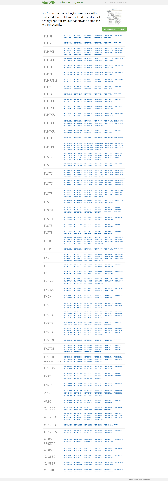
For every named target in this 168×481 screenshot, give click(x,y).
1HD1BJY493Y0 (98, 165)
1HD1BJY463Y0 (68, 165)
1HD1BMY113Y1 (68, 194)
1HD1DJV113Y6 (78, 93)
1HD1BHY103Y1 (118, 304)
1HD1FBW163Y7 (68, 67)
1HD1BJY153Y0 (118, 153)
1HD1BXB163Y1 (68, 209)
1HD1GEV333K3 (98, 278)
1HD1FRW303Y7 (118, 50)
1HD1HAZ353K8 (108, 394)
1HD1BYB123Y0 (88, 224)
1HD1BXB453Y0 (118, 217)
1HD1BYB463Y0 (68, 233)
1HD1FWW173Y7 (78, 74)
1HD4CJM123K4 (88, 448)
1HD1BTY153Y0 (118, 312)
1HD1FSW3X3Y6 (108, 239)
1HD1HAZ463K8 (68, 402)
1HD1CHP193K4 (98, 432)
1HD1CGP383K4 (78, 419)
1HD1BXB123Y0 (78, 211)
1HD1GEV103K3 (118, 280)
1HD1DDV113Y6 (78, 86)
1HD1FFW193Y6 (98, 101)
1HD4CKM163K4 (68, 464)
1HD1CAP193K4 (98, 409)
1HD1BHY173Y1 (68, 307)
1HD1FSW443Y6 (108, 248)
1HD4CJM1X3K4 (108, 450)
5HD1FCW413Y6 (68, 123)
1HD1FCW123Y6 (88, 113)
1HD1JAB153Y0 (118, 322)
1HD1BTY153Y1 (108, 315)
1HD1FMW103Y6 (118, 145)
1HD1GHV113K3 (78, 254)
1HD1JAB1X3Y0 (108, 324)
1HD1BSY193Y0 (88, 334)
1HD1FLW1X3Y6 (108, 132)
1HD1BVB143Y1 (98, 377)
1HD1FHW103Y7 (68, 35)
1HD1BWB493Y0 (98, 182)
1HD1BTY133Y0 (98, 312)
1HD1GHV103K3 (68, 254)
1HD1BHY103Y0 (68, 302)
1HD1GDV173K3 (78, 266)
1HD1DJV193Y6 (98, 95)
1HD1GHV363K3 (118, 258)
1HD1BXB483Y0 (88, 219)
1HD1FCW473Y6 (78, 122)
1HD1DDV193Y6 (98, 88)
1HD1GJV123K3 (88, 295)
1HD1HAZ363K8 (118, 394)
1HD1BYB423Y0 (88, 231)
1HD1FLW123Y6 (88, 130)
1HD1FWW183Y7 (88, 74)
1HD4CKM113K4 (78, 462)
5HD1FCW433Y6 (88, 123)
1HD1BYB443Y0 (108, 231)
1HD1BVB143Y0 (108, 373)
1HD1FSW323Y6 (88, 238)
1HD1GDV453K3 (118, 271)
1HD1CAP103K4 (68, 407)
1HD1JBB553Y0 (118, 345)
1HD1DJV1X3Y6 (108, 95)
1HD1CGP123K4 (88, 414)
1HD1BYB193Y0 (98, 226)
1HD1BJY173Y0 (78, 155)
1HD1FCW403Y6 (68, 120)
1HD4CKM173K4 (78, 464)
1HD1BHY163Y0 (68, 304)
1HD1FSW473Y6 (78, 250)
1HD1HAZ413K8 (78, 400)
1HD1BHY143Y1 (98, 305)
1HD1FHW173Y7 (78, 37)
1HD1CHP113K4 (78, 431)
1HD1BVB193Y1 (88, 379)
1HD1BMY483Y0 (88, 202)
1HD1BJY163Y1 (118, 157)
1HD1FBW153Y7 (118, 65)
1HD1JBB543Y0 (108, 345)
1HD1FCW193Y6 (98, 115)
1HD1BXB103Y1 (68, 207)
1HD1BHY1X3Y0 (108, 304)
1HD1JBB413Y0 (68, 349)
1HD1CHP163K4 (68, 432)
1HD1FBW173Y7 (78, 67)
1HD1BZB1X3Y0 (108, 385)
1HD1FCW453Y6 (118, 120)
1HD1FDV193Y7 (98, 44)
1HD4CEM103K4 (68, 440)
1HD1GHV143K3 (108, 254)
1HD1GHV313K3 (68, 258)
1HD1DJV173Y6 (78, 95)
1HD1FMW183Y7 (88, 145)
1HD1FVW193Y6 (98, 139)
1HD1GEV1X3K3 (98, 283)
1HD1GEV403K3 (68, 288)
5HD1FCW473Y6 (68, 125)
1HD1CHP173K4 (78, 432)
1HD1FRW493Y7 (98, 60)
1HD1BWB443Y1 (98, 184)
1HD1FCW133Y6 (98, 113)
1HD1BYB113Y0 (78, 224)
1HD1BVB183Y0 (88, 375)
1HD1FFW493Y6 (98, 108)
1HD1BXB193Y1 (98, 209)
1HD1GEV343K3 (108, 278)
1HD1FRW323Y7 (78, 52)
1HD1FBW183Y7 (88, 67)
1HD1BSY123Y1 (88, 328)
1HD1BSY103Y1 (68, 328)
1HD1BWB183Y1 (88, 172)
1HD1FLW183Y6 (88, 132)
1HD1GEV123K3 (78, 282)
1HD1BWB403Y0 (68, 180)
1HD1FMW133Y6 (88, 147)
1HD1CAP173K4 (78, 409)
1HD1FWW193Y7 (98, 74)
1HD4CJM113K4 (78, 448)
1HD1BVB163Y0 (68, 375)
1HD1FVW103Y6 (68, 137)
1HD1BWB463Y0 (68, 182)
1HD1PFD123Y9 (88, 367)
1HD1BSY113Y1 (78, 328)
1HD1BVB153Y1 (108, 377)
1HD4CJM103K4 (68, 448)
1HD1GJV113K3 (78, 295)
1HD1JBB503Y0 (68, 345)
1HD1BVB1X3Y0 (108, 375)
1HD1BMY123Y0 (88, 190)
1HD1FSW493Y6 (98, 250)
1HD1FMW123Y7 (88, 143)
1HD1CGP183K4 (88, 415)
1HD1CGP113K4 (78, 414)
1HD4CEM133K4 (98, 440)
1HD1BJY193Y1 (88, 159)
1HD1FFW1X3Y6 (108, 101)
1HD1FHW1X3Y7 (108, 37)
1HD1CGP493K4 (98, 426)
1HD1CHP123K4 (88, 431)
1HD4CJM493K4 (98, 457)
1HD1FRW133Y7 (98, 48)
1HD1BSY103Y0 (118, 330)
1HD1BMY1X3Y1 (98, 196)
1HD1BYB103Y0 (68, 224)
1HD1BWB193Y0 (88, 176)
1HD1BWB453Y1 (108, 184)
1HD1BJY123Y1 (78, 157)
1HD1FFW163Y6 (68, 101)
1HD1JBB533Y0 (98, 345)
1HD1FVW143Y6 (108, 137)
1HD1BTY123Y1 (78, 315)
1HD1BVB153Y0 (118, 373)
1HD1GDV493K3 (98, 273)
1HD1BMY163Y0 (68, 192)
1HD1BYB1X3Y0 (108, 226)
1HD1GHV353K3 (108, 258)
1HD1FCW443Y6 (108, 120)
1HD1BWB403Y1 (118, 182)
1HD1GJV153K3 (118, 295)
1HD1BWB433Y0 (98, 180)
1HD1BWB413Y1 (68, 184)
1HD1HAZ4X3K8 (108, 402)
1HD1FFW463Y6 (68, 108)
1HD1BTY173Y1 (68, 317)
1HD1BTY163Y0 (68, 314)
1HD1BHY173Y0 (78, 304)
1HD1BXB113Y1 (78, 207)
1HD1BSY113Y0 (68, 332)
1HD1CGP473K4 (78, 426)
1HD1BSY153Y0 (108, 332)
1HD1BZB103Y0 (68, 383)
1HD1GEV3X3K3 (108, 280)
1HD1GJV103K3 (68, 295)
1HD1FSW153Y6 (108, 241)
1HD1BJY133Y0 (98, 153)
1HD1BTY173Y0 (78, 314)
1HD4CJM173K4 (78, 450)
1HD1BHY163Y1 (118, 305)
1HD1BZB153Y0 (118, 383)
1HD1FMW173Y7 (78, 145)
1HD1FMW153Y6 (108, 147)
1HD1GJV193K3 (98, 297)
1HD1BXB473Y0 (78, 219)
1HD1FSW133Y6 (88, 241)
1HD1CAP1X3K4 (108, 409)
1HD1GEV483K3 (88, 290)
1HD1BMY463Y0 (68, 202)
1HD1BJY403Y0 (68, 164)
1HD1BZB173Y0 (78, 385)
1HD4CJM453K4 (118, 455)
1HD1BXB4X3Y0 (108, 219)
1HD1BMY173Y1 (68, 196)
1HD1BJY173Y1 (68, 159)
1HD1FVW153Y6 (118, 137)
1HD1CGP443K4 (108, 424)
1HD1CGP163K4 (68, 415)
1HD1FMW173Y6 (68, 149)
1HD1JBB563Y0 (68, 347)
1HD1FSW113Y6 (68, 241)
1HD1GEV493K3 (98, 290)
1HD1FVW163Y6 (68, 139)
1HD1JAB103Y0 (68, 322)
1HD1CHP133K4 (98, 431)
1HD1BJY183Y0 (88, 155)
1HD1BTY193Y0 (98, 314)
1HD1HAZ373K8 (68, 395)
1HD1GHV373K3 (68, 260)
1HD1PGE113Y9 (78, 79)
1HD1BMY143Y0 (108, 190)
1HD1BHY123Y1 (78, 305)
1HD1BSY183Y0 (78, 334)
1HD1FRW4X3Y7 (108, 60)
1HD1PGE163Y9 (68, 81)
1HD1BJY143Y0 (108, 153)
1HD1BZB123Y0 (88, 383)
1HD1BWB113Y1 (78, 170)
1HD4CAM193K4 (98, 471)
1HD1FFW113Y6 (78, 100)
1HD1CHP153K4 (118, 431)
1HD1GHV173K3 (78, 256)
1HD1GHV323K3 (78, 258)
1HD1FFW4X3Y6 (108, 108)
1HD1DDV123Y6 (88, 86)
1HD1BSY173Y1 (78, 330)
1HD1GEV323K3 (88, 278)
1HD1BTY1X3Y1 (98, 317)
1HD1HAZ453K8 (118, 400)
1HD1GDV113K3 (78, 265)
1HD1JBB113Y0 (78, 339)
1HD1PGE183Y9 (88, 81)
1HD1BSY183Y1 (88, 330)
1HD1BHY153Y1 (108, 305)
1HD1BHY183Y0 (88, 304)
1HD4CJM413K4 (78, 455)
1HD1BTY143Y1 (98, 315)
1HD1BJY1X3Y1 (98, 159)
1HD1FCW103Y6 (68, 113)
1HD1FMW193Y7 (98, 145)
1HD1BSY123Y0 (78, 332)
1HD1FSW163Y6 (118, 241)
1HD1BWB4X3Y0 (108, 182)
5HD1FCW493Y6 (88, 125)
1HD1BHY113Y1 (68, 305)
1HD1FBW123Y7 (88, 65)
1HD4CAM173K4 (78, 471)
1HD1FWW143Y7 (108, 72)
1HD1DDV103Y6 (68, 86)
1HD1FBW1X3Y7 (108, 67)
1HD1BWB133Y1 (98, 170)
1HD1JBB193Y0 (98, 341)
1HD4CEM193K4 (98, 441)
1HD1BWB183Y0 (78, 176)
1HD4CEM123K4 (88, 440)
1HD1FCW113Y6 (78, 113)
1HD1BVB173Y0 (78, 375)
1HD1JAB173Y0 (78, 324)
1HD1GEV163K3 (118, 282)
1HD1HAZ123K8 (88, 390)
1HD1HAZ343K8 (98, 394)
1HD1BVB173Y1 (68, 379)
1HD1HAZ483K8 (88, 402)
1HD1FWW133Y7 (98, 72)
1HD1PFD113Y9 (78, 367)
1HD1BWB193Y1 (98, 172)
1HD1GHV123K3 (88, 254)
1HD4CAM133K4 (98, 469)
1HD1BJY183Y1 (78, 159)
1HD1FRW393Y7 (88, 54)
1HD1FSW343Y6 (108, 238)
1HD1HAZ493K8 (98, 402)
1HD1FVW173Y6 (78, 139)
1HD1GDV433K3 (98, 271)
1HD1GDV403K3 (68, 271)
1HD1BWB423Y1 (78, 184)
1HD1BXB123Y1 (88, 207)
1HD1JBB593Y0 (98, 347)
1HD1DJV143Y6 (108, 93)
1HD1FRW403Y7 (68, 59)
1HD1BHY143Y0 (108, 302)
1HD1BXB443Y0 (108, 217)
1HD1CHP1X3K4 (108, 432)
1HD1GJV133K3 (98, 295)
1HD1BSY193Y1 (98, 330)
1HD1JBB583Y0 (88, 347)
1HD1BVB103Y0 (68, 373)
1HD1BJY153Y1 (108, 157)
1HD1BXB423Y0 (88, 217)
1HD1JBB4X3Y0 (98, 351)
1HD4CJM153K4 (118, 448)
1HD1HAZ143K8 (108, 390)
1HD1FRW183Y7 (88, 50)
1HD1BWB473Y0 (78, 182)
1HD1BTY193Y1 (88, 317)
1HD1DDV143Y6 (108, 86)
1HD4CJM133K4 (98, 448)
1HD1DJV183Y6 (88, 95)
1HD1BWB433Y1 (88, 184)
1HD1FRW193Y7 (98, 50)
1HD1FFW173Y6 (78, 101)
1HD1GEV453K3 (118, 288)
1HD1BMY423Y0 (88, 201)
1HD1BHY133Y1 (88, 305)
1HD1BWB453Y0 (118, 180)
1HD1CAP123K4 (88, 407)
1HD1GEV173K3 (68, 283)
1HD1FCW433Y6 (98, 120)
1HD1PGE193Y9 (98, 81)
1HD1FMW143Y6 (98, 147)
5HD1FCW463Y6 (118, 123)
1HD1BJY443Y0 (108, 164)
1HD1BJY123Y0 (88, 153)
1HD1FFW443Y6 (108, 106)
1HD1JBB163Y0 (68, 341)
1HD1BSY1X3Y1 (108, 330)
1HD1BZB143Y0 (108, 383)
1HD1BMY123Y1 (78, 194)
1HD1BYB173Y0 (78, 226)
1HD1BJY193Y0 (98, 155)
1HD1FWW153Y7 (118, 72)
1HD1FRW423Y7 (88, 59)
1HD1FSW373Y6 (78, 239)
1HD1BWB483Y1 (78, 186)
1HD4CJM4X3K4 (108, 457)
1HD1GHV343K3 (98, 258)
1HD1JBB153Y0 (118, 339)
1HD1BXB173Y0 (68, 213)
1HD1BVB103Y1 (118, 375)
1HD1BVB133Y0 (98, 373)
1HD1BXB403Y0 (68, 217)
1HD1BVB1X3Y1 (98, 379)
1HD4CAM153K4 (118, 469)
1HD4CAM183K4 (88, 471)
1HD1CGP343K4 (98, 417)
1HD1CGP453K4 (118, 424)
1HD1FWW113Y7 (78, 72)
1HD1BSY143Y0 (98, 332)
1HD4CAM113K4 (78, 469)
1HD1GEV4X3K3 (108, 290)
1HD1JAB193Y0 (98, 324)
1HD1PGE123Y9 (88, 79)
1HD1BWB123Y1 (88, 170)
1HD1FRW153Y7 (118, 48)
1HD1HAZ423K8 (88, 400)
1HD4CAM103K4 (68, 469)
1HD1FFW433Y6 (98, 106)
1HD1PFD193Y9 (98, 368)
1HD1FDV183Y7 (88, 44)
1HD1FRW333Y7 (88, 52)
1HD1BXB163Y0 (118, 211)
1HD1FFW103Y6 (68, 100)
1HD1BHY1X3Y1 (98, 307)
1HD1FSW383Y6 (88, 239)
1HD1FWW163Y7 (68, 74)
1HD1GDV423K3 (88, 271)
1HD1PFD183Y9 (88, 368)
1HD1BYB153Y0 (118, 224)
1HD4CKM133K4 (98, 462)
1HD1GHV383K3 (78, 260)
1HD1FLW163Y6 (68, 132)
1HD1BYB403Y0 (68, 231)
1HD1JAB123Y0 (88, 322)
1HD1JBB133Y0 (98, 339)
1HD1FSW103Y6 (118, 239)
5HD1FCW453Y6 (108, 123)
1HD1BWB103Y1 (68, 170)
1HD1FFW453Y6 (118, 106)
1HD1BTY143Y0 (108, 312)
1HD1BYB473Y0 (78, 233)
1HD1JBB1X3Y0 (108, 341)
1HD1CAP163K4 (68, 409)
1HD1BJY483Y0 (88, 165)
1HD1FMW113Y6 (68, 147)
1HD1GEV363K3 (68, 280)
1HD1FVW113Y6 (78, 137)
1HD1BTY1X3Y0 (108, 314)
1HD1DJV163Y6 (68, 95)
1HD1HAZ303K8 (118, 392)
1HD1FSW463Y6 (68, 250)
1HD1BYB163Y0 (68, 226)
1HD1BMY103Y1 (118, 192)
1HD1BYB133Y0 (98, 224)
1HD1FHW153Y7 (118, 35)
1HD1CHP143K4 (108, 431)
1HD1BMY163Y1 (118, 194)
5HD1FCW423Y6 (78, 123)
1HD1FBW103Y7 (68, 65)
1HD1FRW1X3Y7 (108, 50)
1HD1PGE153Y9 (118, 79)
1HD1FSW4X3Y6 (108, 250)
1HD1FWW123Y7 (88, 72)
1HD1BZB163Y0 (68, 385)
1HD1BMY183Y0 (88, 192)
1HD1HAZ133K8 (98, 390)
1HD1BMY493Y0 (98, 202)
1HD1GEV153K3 (108, 282)
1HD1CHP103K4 (68, 431)
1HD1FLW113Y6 (78, 130)
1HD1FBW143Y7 (108, 65)
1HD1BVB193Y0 (98, 375)
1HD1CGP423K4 (88, 424)
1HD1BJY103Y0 (68, 153)
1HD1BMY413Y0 (78, 201)
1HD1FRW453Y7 (118, 59)
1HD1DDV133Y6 (98, 86)
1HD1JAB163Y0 (68, 324)
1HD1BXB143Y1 (108, 207)
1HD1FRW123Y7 (88, 48)
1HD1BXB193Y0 (88, 213)
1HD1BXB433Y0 (98, 217)
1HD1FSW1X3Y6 (98, 243)
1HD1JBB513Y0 (78, 345)
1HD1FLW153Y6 (118, 130)
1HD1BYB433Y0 (98, 231)
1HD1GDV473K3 (78, 273)
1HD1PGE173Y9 (78, 81)
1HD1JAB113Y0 (78, 322)
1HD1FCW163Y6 (68, 115)
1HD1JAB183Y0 (88, 324)
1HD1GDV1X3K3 (108, 266)
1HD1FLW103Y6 (68, 130)
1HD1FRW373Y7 (68, 54)
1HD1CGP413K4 (78, 424)
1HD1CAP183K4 (88, 409)
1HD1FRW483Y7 (88, 60)
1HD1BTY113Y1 (68, 315)
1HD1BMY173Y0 (78, 192)
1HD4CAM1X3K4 (108, 471)
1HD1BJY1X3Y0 (108, 155)
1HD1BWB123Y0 (78, 174)
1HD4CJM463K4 (68, 457)
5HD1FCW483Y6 (78, 125)
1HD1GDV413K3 (78, 271)
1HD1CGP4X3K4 (108, 426)
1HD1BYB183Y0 (88, 226)
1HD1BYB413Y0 (78, 231)
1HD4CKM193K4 (98, 464)
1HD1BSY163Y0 (118, 332)
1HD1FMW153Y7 (118, 143)
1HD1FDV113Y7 (78, 42)
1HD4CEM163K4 (68, 441)
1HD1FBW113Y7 (78, 65)
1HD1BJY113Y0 (78, 153)
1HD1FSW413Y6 (78, 248)
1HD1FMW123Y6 (78, 147)
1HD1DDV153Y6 (118, 86)
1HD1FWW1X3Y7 (108, 74)
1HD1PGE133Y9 (98, 79)
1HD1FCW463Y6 (68, 122)
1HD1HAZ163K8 (68, 392)
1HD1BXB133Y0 (88, 211)
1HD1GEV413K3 (78, 288)
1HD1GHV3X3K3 (98, 260)
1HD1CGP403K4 (68, 424)
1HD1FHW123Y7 (88, 35)
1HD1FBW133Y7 (98, 65)
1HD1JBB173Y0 (78, 341)
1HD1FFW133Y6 (98, 100)
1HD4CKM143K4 (108, 462)
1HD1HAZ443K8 (108, 400)
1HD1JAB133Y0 (98, 322)
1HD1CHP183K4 (88, 432)
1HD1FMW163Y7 (68, 145)
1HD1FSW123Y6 (78, 241)
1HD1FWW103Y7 (68, 72)
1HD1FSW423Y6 (88, 248)
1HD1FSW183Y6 (78, 243)
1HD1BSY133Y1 (98, 328)
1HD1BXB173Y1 (78, 209)
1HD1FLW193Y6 (98, 132)
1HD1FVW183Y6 (88, 139)
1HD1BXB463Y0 (68, 219)
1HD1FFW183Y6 (88, 101)
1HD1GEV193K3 (88, 283)
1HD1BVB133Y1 (88, 377)
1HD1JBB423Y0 (78, 349)
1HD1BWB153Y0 (108, 174)
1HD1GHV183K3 (88, 256)
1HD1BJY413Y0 (78, 164)
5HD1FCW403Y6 (118, 122)
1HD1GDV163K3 (68, 266)
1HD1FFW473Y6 (78, 108)
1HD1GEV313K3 (78, 278)
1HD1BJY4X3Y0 (108, 165)
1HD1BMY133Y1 (88, 194)
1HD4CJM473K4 (78, 457)
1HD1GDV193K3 (98, 266)
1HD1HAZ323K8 (78, 394)
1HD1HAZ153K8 (118, 390)
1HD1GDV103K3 (68, 265)
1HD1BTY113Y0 (78, 312)
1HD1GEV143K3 (98, 282)
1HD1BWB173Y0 (68, 176)
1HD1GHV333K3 (88, 258)
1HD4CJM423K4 (88, 455)
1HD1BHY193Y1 (88, 307)
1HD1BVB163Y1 (118, 377)
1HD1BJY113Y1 (68, 157)
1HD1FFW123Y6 (88, 100)
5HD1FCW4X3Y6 (98, 125)
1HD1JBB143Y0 (108, 339)
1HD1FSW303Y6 (68, 238)
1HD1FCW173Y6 (78, 115)
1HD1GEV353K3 (118, 278)
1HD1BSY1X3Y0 (98, 334)
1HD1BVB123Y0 (88, 373)
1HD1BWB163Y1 (68, 172)
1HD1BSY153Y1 (118, 328)
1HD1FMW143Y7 (108, 143)
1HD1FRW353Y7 (108, 52)
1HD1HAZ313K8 (68, 394)
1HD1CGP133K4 (98, 414)
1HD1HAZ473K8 (78, 402)
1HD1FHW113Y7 (78, 35)
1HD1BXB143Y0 (98, 211)
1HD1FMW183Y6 (78, 149)
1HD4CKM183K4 (88, 464)
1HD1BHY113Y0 (78, 302)
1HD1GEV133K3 (88, 282)
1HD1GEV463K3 (68, 290)
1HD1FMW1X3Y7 (108, 145)
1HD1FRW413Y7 (78, 59)
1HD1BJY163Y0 (68, 155)
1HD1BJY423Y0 (88, 164)
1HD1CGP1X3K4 (108, 415)
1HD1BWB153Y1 (118, 170)
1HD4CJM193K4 (98, 450)
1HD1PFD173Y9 (78, 368)
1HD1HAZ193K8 (98, 392)
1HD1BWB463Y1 (118, 184)
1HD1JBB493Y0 (88, 351)
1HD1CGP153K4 (118, 414)
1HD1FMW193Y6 (88, 149)
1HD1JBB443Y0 (98, 349)
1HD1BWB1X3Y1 (108, 172)
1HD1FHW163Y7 (68, 37)
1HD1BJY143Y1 (98, 157)
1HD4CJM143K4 (108, 448)
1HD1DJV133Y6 (98, 93)
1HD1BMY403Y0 (68, 201)
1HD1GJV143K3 (108, 295)
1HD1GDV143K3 (108, 265)
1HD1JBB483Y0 (78, 351)
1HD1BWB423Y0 (88, 180)
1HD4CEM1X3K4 (108, 441)
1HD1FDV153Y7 (118, 42)
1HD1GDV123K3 (88, 265)
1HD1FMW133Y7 (98, 143)
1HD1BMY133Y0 (98, 190)
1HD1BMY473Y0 (78, 202)
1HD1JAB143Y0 (108, 322)
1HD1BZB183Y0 (88, 385)
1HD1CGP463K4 (68, 426)
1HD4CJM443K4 (108, 455)
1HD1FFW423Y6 (88, 106)
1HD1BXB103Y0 (118, 209)
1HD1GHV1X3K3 (108, 256)
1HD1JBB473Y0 (68, 351)
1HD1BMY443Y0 (108, 201)
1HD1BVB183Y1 (78, 379)
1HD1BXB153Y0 (108, 211)
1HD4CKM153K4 (118, 462)
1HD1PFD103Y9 (68, 367)
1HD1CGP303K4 (118, 415)
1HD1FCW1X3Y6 (108, 115)
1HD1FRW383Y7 (78, 54)
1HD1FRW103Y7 (68, 48)
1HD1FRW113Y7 (78, 48)
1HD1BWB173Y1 (78, 172)
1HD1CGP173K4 (78, 415)
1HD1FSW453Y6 (118, 248)
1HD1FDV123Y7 (88, 42)
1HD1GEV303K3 (68, 278)
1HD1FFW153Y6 (118, 100)
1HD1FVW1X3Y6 (108, 139)
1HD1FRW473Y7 (78, 60)
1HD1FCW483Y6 (88, 122)
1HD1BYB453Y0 (118, 231)
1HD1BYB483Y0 (88, 233)
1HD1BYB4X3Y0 (108, 233)
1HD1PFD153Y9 (118, 367)
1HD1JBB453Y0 (108, 349)
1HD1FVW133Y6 (98, 137)
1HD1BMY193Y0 (98, 192)
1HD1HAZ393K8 (88, 395)
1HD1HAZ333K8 (88, 394)
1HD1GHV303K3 (118, 256)
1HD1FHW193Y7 (98, 37)
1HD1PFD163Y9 (68, 368)
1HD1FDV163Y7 (68, 44)
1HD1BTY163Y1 (118, 315)
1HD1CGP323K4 (78, 417)
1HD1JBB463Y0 (118, 349)
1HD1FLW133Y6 (98, 130)
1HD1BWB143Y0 (98, 174)
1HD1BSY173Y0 (68, 334)
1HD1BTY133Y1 (88, 315)
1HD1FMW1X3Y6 (98, 149)
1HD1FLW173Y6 (78, 132)
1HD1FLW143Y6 (108, 130)
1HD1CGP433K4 (98, 424)
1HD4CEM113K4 (78, 440)
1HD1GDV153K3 (118, 265)
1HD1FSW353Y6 (118, 238)
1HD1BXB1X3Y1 (108, 209)
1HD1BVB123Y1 (78, 377)
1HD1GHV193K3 (98, 256)
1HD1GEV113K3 (68, 282)
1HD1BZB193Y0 (98, 385)
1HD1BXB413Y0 (78, 217)
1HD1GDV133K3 (98, 265)
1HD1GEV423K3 (88, 288)
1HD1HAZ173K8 (78, 392)
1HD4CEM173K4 (78, 441)
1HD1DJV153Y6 (118, 93)
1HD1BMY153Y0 (118, 190)
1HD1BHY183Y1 (78, 307)
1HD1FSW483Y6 (88, 250)
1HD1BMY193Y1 (88, 196)
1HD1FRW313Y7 (68, 52)
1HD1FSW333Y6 (98, 238)
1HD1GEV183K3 (78, 283)
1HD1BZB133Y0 (98, 383)
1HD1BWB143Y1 (108, 170)
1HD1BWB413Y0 (78, 180)
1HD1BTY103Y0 (68, 312)
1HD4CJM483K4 (88, 457)
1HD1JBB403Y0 (118, 347)
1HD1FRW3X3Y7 (98, 54)
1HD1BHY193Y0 (98, 304)
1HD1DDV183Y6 (88, 88)
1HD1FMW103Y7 (68, 143)
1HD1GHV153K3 (118, 254)
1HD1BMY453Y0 (118, 201)
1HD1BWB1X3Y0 (98, 176)
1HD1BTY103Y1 (118, 314)
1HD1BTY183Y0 (88, 314)
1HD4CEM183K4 (88, 441)
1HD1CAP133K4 (98, 407)
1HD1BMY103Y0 (68, 190)
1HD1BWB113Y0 (68, 174)
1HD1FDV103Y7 (68, 42)
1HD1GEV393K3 (98, 280)
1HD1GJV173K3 (78, 297)
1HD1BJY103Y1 (118, 155)
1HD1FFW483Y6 (88, 108)
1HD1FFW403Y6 (68, 106)
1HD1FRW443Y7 (108, 59)
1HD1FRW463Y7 (68, 60)
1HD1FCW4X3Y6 (108, 122)
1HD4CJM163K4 (68, 450)
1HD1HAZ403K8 (68, 400)
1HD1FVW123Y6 (88, 137)
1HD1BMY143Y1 (98, 194)
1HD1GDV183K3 (88, 266)
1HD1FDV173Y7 (78, 44)
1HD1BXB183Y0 (78, 213)
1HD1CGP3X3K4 (98, 419)
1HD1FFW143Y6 (108, 100)
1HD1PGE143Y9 (108, 79)
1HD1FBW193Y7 (98, 67)
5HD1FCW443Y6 (98, 123)
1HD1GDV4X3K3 (108, 273)
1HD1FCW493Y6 (98, 122)
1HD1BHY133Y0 (98, 302)
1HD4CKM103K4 (68, 462)
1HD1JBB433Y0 (88, 349)
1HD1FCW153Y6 (118, 113)
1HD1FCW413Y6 (78, 120)
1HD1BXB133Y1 (98, 207)
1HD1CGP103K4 (68, 414)
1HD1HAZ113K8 (78, 390)
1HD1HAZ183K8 (88, 392)
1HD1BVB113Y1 (68, 377)
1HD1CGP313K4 (68, 417)
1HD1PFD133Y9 (98, 367)
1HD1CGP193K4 (98, 415)
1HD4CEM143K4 (108, 440)
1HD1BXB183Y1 (88, 209)
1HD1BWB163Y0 (118, 174)
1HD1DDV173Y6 (78, 88)
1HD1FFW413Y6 (78, 106)
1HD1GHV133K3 (98, 254)
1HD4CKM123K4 (88, 462)
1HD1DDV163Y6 (68, 88)
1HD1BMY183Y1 (78, 196)
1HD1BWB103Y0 (118, 172)
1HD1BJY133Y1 (88, 157)
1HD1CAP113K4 (78, 407)
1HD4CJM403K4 (68, 455)
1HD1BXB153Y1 (118, 207)
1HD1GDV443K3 (108, 271)
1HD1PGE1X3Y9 (108, 81)
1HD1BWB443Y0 (108, 180)
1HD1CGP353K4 (108, 417)
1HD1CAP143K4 (108, 407)
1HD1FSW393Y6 (98, 239)
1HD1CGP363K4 (118, 417)
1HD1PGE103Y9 (68, 79)
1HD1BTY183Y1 (78, 317)
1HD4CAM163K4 (68, 471)
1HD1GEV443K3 (108, 288)
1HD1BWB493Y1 (88, 186)
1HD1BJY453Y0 (118, 164)
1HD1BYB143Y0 (108, 224)
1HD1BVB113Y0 (78, 373)
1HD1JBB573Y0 (78, 347)
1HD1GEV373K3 (78, 280)
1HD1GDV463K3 (68, 273)
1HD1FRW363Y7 (118, 52)
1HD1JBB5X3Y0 (108, 347)
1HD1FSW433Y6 (98, 248)
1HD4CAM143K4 (108, 469)
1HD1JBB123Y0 (88, 339)
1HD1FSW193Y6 (88, 243)
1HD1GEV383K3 (88, 280)
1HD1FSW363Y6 (68, 239)
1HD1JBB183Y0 (88, 341)
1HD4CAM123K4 (88, 469)
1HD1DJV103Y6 (68, 93)
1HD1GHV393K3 (88, 260)
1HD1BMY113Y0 (78, 190)
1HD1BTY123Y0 (88, 312)
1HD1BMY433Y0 (98, 201)
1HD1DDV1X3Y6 (108, 88)
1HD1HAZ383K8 (78, 395)
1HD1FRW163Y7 (68, 50)
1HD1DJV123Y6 (88, 93)
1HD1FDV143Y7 (108, 42)
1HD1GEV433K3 (98, 288)
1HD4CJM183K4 (88, 450)
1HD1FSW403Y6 (68, 248)
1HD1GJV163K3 (68, 297)
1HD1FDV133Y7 (98, 42)
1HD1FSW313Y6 (78, 238)
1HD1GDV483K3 (88, 273)
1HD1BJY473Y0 (78, 165)
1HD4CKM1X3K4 (108, 464)
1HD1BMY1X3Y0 (108, 192)
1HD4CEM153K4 (118, 440)
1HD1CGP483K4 (88, 426)
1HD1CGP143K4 (108, 414)
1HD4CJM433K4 (98, 455)
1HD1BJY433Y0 (98, 164)
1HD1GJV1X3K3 (108, 297)
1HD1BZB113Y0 (78, 383)
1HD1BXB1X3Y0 (98, 213)
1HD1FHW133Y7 (98, 35)
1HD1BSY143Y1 (108, 328)
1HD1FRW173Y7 (78, 50)
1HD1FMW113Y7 (78, 143)
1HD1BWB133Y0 (88, 174)
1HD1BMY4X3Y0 (108, 202)
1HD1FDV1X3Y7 (108, 44)
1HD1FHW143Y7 (108, 35)
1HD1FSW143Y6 (98, 241)
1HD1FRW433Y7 (98, 59)
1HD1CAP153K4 (118, 407)
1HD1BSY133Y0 (88, 332)
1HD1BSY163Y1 (68, 330)
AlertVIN (140, 479)
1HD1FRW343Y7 (98, 52)
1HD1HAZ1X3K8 (108, 392)
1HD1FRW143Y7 (108, 48)
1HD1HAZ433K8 (98, 400)
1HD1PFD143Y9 (108, 367)
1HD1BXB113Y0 (68, 211)
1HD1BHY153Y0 (118, 302)
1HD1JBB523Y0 (88, 345)
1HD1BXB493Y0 (98, 219)
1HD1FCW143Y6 (108, 113)
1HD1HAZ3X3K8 (98, 395)
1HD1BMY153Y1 (108, 194)
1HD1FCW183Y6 (88, 115)
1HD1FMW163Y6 (118, 147)
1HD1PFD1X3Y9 (108, 368)
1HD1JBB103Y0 (68, 339)
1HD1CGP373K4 (68, 419)
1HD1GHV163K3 (68, 256)
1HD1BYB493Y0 (98, 233)
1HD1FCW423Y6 (88, 120)
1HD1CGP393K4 (88, 419)
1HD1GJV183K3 (88, 297)
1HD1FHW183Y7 (88, 37)
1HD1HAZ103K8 (68, 390)
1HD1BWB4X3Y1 (98, 186)
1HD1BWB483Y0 (88, 182)
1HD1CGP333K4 (88, 417)
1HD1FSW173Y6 (68, 243)
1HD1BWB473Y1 (68, 186)
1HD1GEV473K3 (78, 290)
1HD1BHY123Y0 (88, 302)
